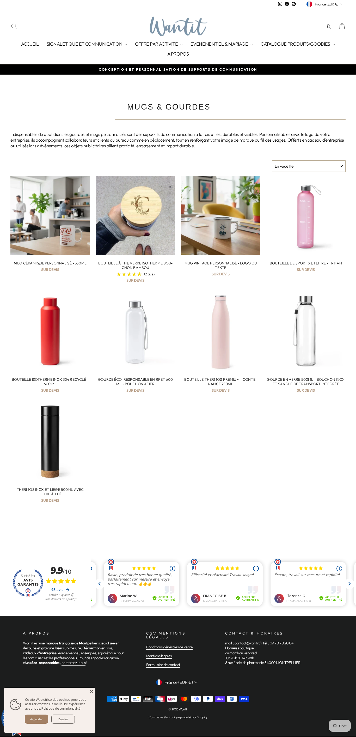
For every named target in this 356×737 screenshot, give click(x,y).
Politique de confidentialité (60, 708)
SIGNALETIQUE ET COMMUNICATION (85, 44)
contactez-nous (73, 662)
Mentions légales (159, 656)
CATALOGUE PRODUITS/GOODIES (296, 44)
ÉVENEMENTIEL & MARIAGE (220, 44)
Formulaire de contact (163, 664)
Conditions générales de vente (169, 647)
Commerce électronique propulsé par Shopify (178, 717)
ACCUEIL (30, 44)
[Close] (91, 691)
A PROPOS (178, 54)
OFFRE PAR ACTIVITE (157, 44)
